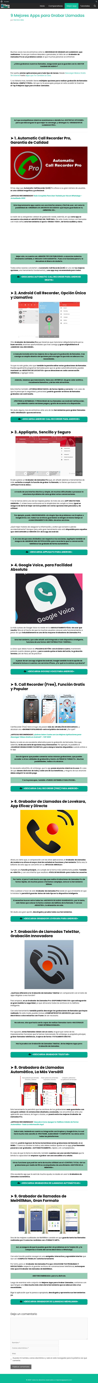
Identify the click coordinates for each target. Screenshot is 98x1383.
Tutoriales (85, 6)
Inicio (42, 6)
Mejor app (71, 6)
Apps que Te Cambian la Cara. (38, 75)
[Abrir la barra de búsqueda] (95, 6)
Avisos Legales (46, 1377)
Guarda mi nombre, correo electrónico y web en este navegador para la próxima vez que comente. (50, 1359)
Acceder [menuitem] (6, 1)
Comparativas (56, 6)
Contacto (74, 1377)
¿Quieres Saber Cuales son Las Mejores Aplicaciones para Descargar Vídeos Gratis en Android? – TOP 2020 (46, 735)
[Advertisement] (49, 36)
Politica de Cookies (32, 1377)
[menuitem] (1, 1)
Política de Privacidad (61, 1377)
